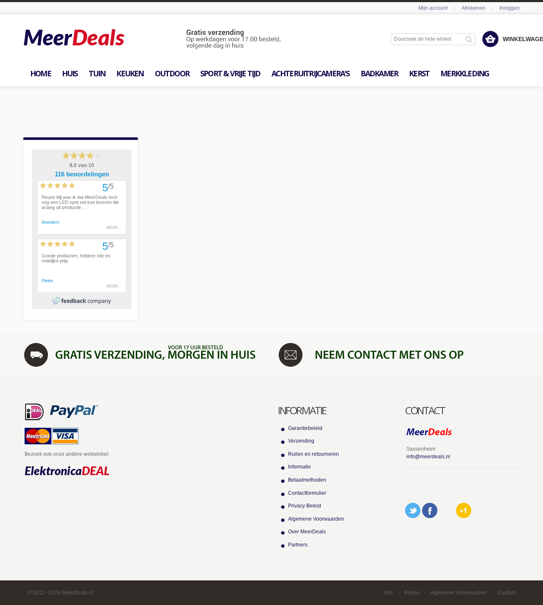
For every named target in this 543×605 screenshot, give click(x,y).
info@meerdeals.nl (428, 457)
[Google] (463, 510)
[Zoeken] (470, 39)
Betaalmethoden (307, 480)
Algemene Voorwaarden (316, 519)
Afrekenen (473, 8)
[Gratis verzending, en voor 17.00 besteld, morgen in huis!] (144, 354)
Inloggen (509, 8)
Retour (412, 593)
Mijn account (433, 8)
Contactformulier (307, 493)
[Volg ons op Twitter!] (412, 510)
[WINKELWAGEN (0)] (490, 39)
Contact (506, 593)
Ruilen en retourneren (313, 454)
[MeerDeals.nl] (152, 39)
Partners (298, 545)
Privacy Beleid (304, 506)
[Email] (446, 510)
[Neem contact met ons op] (399, 354)
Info (388, 593)
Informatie (299, 467)
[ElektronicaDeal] (67, 471)
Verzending (301, 441)
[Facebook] (429, 510)
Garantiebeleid (305, 428)
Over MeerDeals (307, 532)
